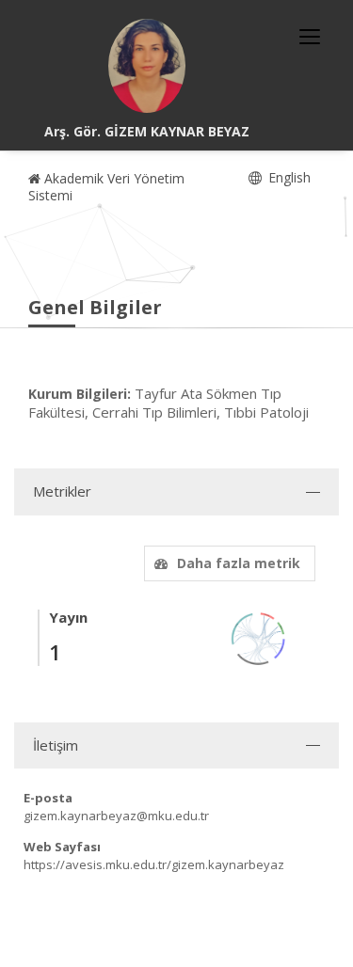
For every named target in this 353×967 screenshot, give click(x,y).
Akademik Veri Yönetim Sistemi (106, 186)
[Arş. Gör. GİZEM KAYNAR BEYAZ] (146, 66)
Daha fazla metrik (238, 563)
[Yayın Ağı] (259, 637)
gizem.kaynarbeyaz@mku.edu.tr (116, 815)
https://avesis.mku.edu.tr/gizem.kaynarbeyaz (154, 864)
